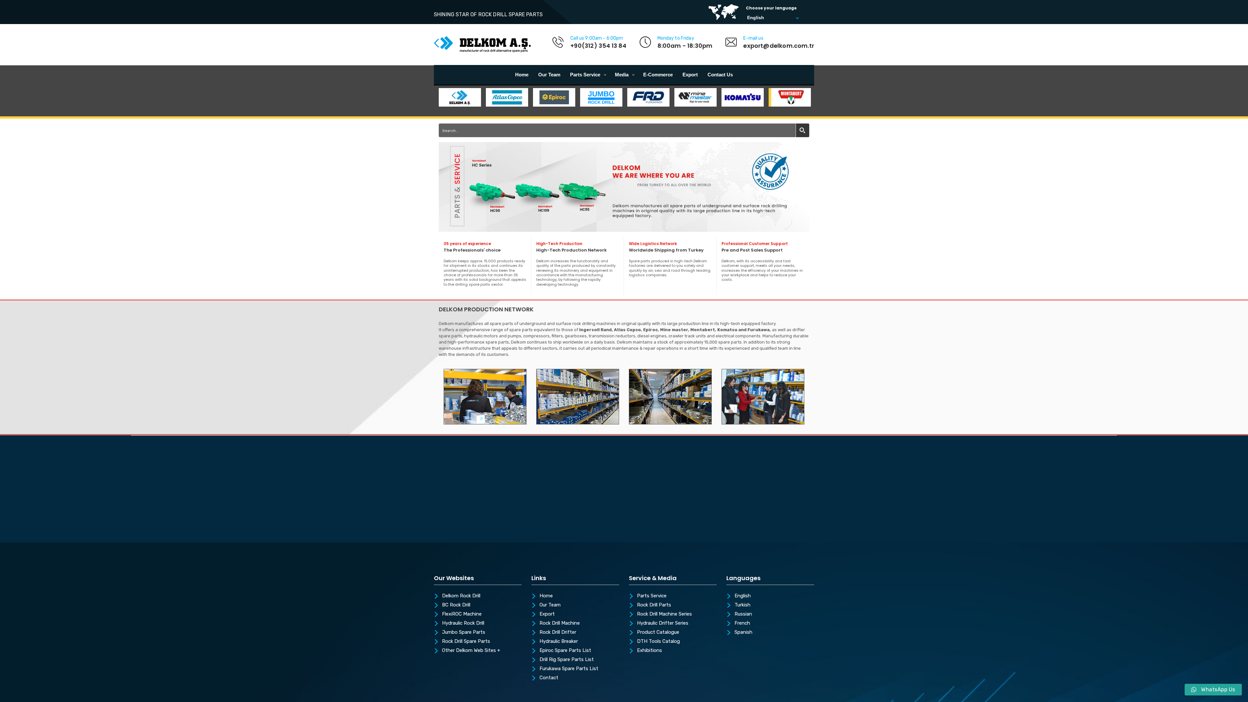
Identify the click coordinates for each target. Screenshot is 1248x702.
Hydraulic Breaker (559, 641)
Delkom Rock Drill (461, 596)
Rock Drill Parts (654, 605)
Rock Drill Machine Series (664, 614)
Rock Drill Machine (560, 623)
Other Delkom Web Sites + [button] (471, 650)
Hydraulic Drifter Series (662, 623)
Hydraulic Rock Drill (463, 623)
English (742, 596)
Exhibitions (649, 650)
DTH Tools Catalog (658, 641)
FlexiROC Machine (462, 614)
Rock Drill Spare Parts (466, 641)
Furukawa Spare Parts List (569, 668)
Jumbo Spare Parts (463, 632)
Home (546, 596)
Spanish (743, 632)
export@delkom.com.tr (778, 46)
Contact (549, 678)
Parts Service (652, 596)
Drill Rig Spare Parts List (567, 659)
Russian (743, 614)
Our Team (550, 605)
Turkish (742, 605)
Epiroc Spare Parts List (565, 650)
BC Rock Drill (456, 605)
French (742, 623)
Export (547, 614)
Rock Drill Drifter (558, 632)
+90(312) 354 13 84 (598, 46)
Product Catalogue (658, 632)
